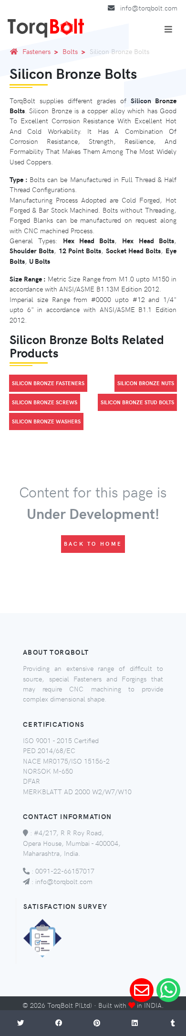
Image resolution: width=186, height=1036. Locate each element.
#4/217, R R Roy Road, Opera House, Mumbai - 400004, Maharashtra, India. (72, 843)
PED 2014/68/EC (49, 750)
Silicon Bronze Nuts (145, 383)
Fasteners (36, 51)
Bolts (70, 51)
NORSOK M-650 (48, 771)
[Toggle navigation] (168, 29)
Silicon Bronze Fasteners (48, 383)
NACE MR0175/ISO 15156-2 (66, 761)
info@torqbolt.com (148, 7)
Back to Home (93, 543)
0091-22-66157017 (64, 870)
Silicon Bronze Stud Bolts (137, 402)
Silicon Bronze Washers (46, 421)
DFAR (31, 781)
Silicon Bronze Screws (44, 402)
